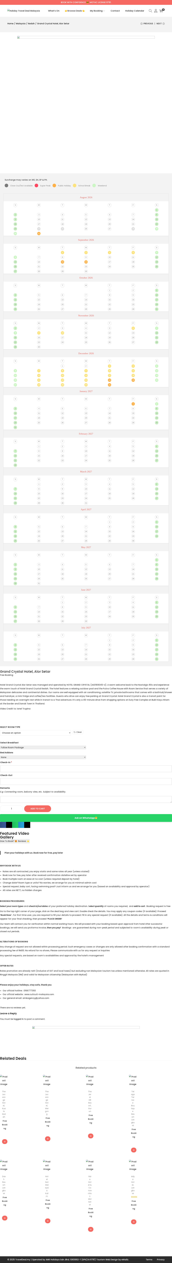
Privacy (161, 1259)
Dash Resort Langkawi (4, 1185)
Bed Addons (6, 752)
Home (10, 23)
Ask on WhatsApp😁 (86, 817)
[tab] (8, 841)
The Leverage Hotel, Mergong (47, 1102)
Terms (149, 1259)
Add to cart (38, 808)
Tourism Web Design (107, 1259)
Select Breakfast (9, 742)
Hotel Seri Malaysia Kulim (47, 1186)
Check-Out (6, 775)
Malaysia (21, 23)
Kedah (31, 23)
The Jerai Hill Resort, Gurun (90, 1101)
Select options (4, 1141)
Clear (79, 732)
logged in (19, 1019)
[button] (3, 825)
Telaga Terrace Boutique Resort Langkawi (133, 1108)
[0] (161, 10)
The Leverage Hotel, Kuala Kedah (4, 1104)
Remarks (5, 788)
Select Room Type (10, 727)
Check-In (6, 762)
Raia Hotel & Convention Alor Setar (90, 1190)
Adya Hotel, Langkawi (133, 1185)
